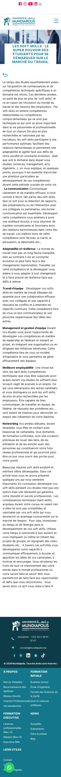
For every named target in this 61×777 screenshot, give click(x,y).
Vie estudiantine (12, 705)
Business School (39, 682)
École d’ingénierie (40, 686)
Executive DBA (11, 741)
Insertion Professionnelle (16, 700)
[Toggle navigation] (56, 21)
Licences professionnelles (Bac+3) (12, 727)
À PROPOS (10, 671)
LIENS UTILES (12, 749)
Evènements (37, 728)
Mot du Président (12, 682)
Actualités (35, 723)
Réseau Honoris (12, 696)
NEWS (34, 713)
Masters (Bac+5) (12, 737)
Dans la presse (38, 733)
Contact (7, 759)
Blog (32, 738)
